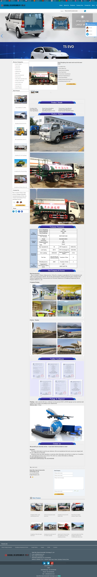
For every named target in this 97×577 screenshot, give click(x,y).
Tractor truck (17, 69)
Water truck (17, 73)
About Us (66, 5)
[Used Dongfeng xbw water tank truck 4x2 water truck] (43, 75)
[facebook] (22, 211)
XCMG (48, 547)
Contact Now (20, 205)
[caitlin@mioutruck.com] (32, 477)
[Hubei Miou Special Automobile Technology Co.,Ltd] (13, 7)
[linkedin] (13, 211)
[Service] (14, 202)
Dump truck (17, 67)
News (93, 5)
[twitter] (16, 211)
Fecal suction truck (19, 82)
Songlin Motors (34, 547)
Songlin (42, 547)
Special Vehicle (18, 87)
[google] (19, 211)
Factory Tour (80, 5)
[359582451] (30, 477)
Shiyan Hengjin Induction (7, 547)
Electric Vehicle (18, 64)
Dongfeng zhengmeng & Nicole (21, 547)
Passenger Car (18, 86)
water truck (34, 467)
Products (72, 5)
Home (60, 5)
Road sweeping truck (19, 75)
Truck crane (17, 66)
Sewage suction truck (19, 80)
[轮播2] (48, 58)
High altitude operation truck (21, 78)
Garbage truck (18, 71)
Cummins (55, 547)
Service (90, 27)
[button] (47, 57)
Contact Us (87, 5)
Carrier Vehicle (18, 84)
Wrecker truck (18, 77)
